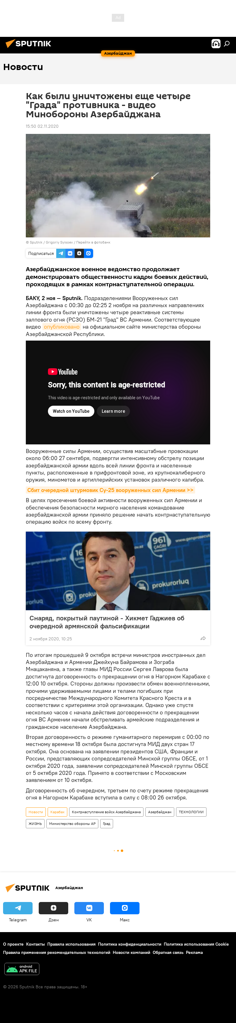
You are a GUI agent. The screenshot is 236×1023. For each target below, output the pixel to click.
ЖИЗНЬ (35, 823)
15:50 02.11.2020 (42, 126)
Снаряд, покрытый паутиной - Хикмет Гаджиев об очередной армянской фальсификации (107, 622)
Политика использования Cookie (196, 944)
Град (106, 823)
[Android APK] (22, 970)
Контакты (35, 944)
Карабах (57, 812)
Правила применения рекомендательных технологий (56, 952)
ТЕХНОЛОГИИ (191, 812)
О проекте (13, 944)
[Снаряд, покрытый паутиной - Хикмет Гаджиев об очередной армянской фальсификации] (118, 571)
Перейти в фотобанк (93, 242)
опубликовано (62, 326)
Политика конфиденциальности (129, 944)
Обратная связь (168, 952)
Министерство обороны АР (72, 823)
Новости (36, 812)
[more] (203, 638)
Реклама (194, 952)
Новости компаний (131, 952)
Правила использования (71, 944)
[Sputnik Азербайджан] (30, 49)
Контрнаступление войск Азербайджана (106, 812)
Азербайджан (159, 812)
